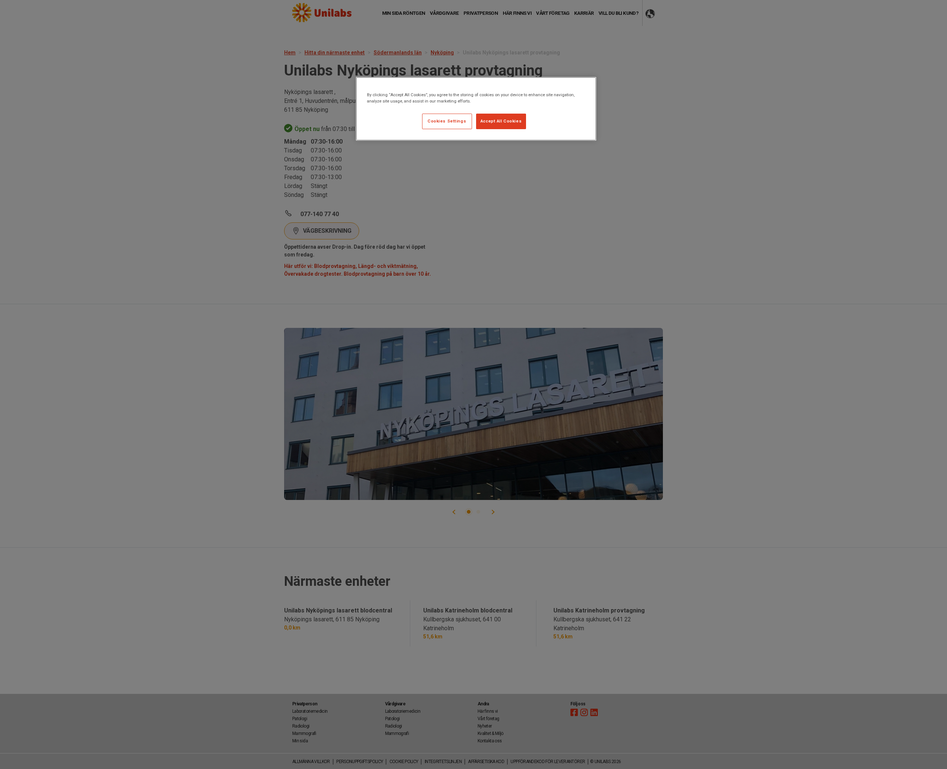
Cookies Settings (447, 121)
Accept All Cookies (501, 121)
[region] (476, 109)
